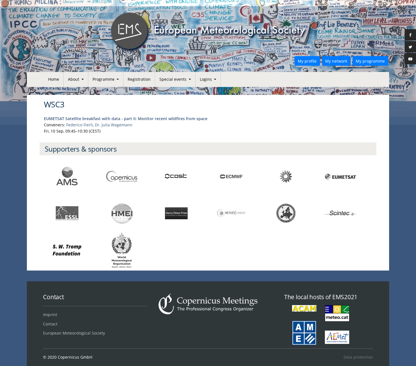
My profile (307, 61)
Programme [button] (104, 79)
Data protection (358, 357)
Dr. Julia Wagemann (113, 124)
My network (336, 61)
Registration (139, 79)
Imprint (50, 314)
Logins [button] (206, 79)
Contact (50, 324)
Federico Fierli (79, 124)
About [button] (74, 79)
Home (53, 79)
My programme (370, 61)
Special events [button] (173, 79)
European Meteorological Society (74, 333)
